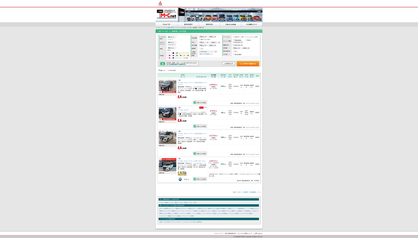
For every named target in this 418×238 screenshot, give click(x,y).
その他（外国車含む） (197, 222)
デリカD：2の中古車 (181, 27)
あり (236, 51)
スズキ (185, 222)
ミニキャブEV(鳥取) (222, 213)
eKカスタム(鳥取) (163, 208)
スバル (189, 222)
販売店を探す (188, 24)
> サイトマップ (218, 233)
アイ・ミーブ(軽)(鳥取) (237, 208)
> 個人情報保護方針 (230, 233)
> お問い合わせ (257, 233)
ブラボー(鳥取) (166, 213)
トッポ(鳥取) (238, 211)
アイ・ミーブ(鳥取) (249, 208)
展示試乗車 (238, 54)
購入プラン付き (205, 39)
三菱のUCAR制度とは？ (206, 54)
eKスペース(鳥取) (196, 208)
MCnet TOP (167, 24)
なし (202, 48)
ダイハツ (180, 222)
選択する (172, 37)
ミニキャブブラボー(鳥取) (245, 213)
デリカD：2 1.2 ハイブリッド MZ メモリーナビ (191, 161)
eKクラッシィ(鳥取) (174, 208)
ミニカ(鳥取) (174, 213)
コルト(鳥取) (201, 211)
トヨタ (164, 222)
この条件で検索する (248, 63)
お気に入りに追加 (200, 102)
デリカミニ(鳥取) (230, 211)
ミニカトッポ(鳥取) (195, 213)
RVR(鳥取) (222, 208)
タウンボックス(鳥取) (210, 211)
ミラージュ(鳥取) (176, 216)
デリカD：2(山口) (192, 202)
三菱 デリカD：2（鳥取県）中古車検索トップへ (247, 192)
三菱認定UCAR (230, 24)
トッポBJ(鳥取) (246, 211)
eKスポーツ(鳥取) (206, 208)
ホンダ (171, 222)
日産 (168, 222)
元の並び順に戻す (201, 77)
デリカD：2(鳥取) (221, 211)
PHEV (249, 40)
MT (243, 37)
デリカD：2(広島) (183, 202)
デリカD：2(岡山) (173, 202)
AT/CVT (237, 37)
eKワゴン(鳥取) (215, 208)
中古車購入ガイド (251, 24)
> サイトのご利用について (244, 233)
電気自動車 (238, 40)
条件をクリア (228, 63)
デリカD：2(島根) (163, 202)
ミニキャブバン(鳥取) (233, 213)
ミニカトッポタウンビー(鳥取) (208, 213)
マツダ (175, 222)
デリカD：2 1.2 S (183, 110)
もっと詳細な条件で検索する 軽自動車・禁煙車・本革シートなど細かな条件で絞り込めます (179, 63)
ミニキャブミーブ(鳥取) (165, 216)
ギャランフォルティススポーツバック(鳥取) (186, 211)
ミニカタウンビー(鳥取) (184, 213)
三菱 (160, 222)
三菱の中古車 (170, 27)
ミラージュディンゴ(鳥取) (187, 216)
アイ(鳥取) (228, 208)
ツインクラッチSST (252, 37)
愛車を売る (209, 24)
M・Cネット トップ (161, 27)
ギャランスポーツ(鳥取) (169, 211)
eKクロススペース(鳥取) (185, 208)
